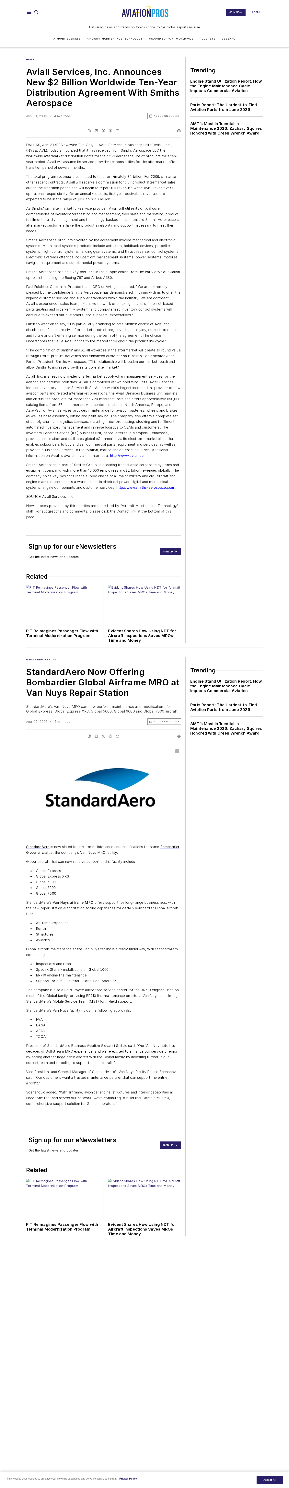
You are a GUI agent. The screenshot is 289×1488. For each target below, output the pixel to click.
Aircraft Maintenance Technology (115, 38)
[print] (179, 131)
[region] (144, 1480)
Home (30, 59)
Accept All (269, 1479)
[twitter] (103, 131)
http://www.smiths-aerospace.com (145, 487)
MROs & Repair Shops (41, 659)
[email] (118, 131)
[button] (29, 12)
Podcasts (207, 38)
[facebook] (89, 131)
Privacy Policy (128, 1478)
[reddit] (110, 131)
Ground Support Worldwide (171, 38)
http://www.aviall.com (128, 456)
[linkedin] (96, 131)
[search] (37, 12)
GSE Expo (229, 38)
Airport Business (66, 38)
